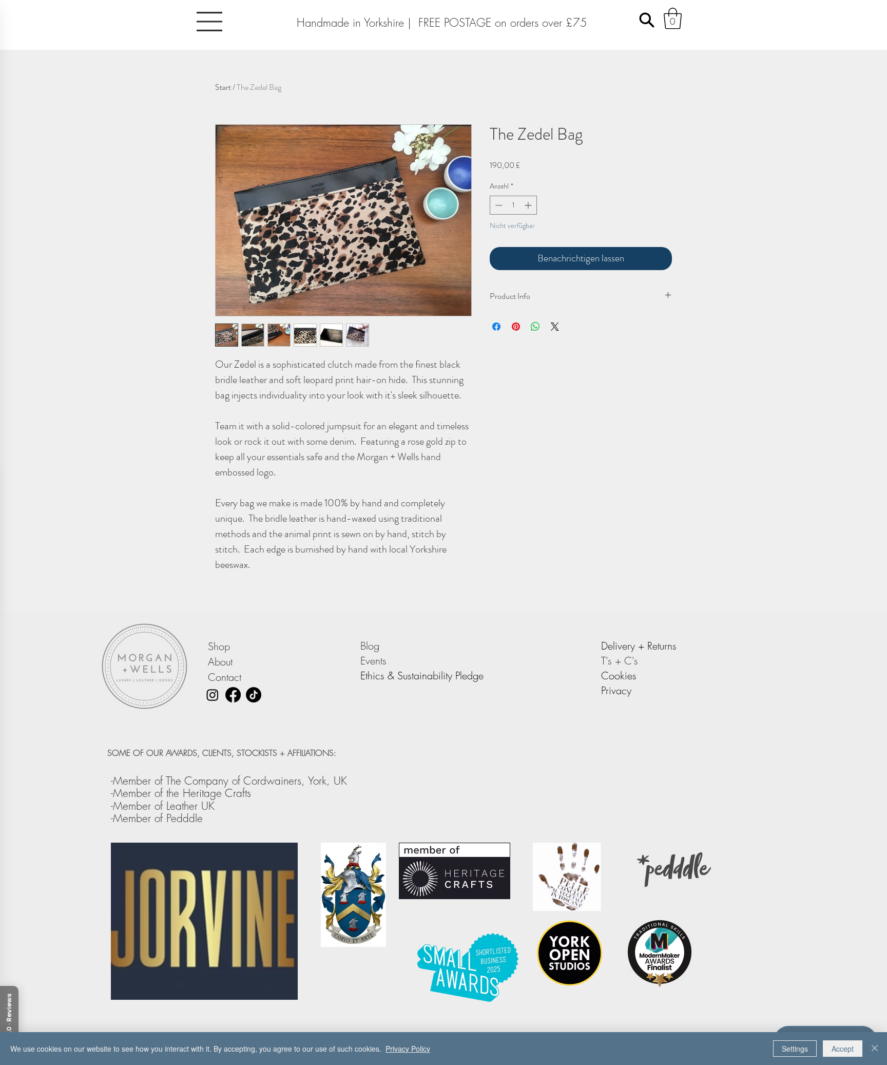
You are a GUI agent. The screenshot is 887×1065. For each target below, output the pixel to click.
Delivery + (624, 646)
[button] (209, 21)
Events (375, 661)
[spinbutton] (513, 205)
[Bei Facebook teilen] (496, 326)
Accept (843, 1048)
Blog (371, 646)
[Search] (647, 20)
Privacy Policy (407, 1048)
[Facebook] (233, 694)
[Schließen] (875, 1048)
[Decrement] (497, 205)
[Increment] (529, 205)
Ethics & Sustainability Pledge (422, 675)
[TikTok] (253, 694)
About (220, 662)
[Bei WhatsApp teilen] (535, 326)
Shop (219, 646)
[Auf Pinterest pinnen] (516, 326)
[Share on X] (555, 326)
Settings (795, 1048)
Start (223, 87)
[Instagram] (212, 694)
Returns (662, 646)
